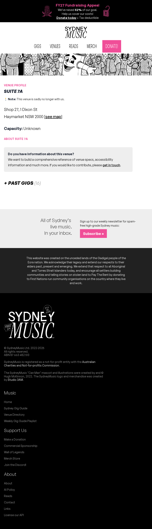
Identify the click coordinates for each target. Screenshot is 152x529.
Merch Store (12, 458)
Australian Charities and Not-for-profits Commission (49, 363)
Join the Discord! (15, 464)
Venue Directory (14, 414)
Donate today (66, 17)
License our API (14, 515)
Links (7, 508)
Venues (55, 46)
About (10, 474)
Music (10, 392)
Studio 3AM (15, 379)
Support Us (15, 430)
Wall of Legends (14, 452)
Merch (92, 46)
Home (8, 402)
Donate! (111, 46)
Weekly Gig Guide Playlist (20, 421)
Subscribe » (93, 233)
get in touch (111, 165)
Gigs (37, 46)
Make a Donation (15, 439)
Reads (73, 46)
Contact (9, 502)
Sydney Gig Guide (15, 408)
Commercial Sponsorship (20, 445)
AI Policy (9, 489)
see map (53, 116)
